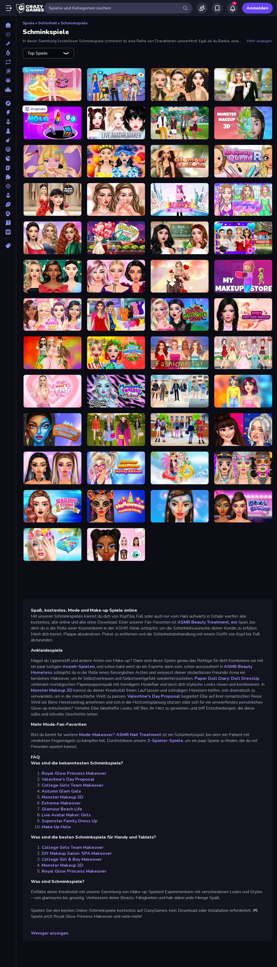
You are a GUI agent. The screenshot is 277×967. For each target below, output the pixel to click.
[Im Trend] (8, 52)
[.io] (8, 158)
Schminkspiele (74, 23)
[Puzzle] (8, 176)
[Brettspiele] (8, 130)
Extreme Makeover (61, 803)
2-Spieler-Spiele (165, 741)
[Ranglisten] (8, 89)
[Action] (8, 112)
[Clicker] (8, 140)
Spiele (28, 23)
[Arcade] (8, 121)
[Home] (8, 25)
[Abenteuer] (8, 103)
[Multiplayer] (8, 80)
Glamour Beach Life (62, 809)
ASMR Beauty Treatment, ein (207, 622)
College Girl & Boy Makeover (72, 859)
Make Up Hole (56, 827)
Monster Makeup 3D (51, 690)
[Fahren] (8, 149)
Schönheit (47, 23)
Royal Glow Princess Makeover (74, 773)
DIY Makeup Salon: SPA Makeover (77, 853)
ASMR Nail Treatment (138, 735)
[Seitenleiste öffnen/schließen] (8, 8)
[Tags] (8, 245)
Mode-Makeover (96, 735)
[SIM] (8, 195)
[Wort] (8, 232)
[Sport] (8, 204)
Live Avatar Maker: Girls (66, 815)
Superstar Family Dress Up (69, 821)
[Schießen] (8, 186)
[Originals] (8, 71)
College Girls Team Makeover (72, 785)
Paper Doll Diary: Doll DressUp (226, 678)
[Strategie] (8, 213)
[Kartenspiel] (8, 167)
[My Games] (217, 8)
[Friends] (202, 8)
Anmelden (257, 8)
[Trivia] (8, 222)
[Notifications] (232, 8)
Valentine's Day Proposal (153, 696)
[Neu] (8, 43)
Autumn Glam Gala (61, 791)
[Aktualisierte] (8, 62)
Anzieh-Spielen (78, 667)
